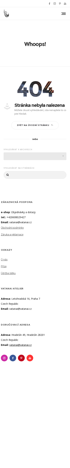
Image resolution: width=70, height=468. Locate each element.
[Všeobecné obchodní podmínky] (35, 228)
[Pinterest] (59, 3)
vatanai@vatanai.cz (20, 222)
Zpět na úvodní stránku (33, 125)
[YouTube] (65, 3)
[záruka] (35, 233)
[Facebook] (49, 3)
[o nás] (35, 260)
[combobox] (35, 156)
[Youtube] (30, 358)
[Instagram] (54, 3)
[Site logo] (6, 13)
